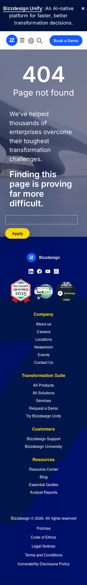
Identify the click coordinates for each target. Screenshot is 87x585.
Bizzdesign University (43, 446)
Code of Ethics (43, 537)
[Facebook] (39, 270)
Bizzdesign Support (43, 438)
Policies (44, 528)
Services (43, 400)
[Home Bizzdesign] (12, 40)
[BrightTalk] (56, 270)
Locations (43, 339)
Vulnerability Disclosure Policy (43, 564)
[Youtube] (47, 270)
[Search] (39, 40)
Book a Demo (66, 40)
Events (44, 354)
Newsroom (43, 347)
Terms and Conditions (43, 555)
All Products (43, 385)
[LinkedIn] (31, 270)
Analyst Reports (43, 492)
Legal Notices (43, 546)
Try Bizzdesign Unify (43, 416)
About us (43, 324)
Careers (44, 331)
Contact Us (43, 362)
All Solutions (43, 393)
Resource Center (43, 469)
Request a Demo (43, 408)
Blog (44, 477)
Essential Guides (43, 484)
